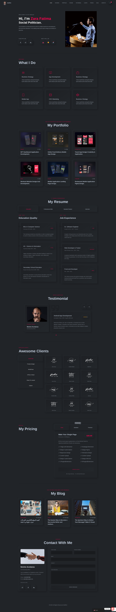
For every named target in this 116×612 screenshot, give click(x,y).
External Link (78, 149)
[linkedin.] (31, 42)
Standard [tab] (76, 427)
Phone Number (77, 549)
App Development (54, 77)
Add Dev (89, 366)
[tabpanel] (58, 319)
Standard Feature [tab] (68, 209)
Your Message (54, 569)
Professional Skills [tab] (48, 209)
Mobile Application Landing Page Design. (57, 182)
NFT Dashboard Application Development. (30, 153)
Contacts (104, 2)
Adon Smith (71, 381)
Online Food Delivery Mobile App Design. (57, 153)
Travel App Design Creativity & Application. (85, 153)
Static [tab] (62, 427)
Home (51, 2)
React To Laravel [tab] (31, 380)
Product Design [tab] (31, 364)
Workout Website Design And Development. (30, 182)
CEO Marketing (54, 99)
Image (22, 178)
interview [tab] (87, 209)
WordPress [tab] (31, 369)
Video (49, 149)
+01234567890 (27, 577)
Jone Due (54, 381)
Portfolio (64, 2)
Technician (77, 517)
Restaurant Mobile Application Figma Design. (85, 182)
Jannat (89, 395)
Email (52, 556)
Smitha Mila (53, 395)
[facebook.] (20, 42)
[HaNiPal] (7, 3)
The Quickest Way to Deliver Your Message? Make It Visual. (85, 521)
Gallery (22, 149)
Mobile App (25, 99)
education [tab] (28, 209)
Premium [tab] (90, 427)
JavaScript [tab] (30, 358)
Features (57, 2)
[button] (67, 29)
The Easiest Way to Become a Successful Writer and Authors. (57, 522)
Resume (71, 2)
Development (23, 517)
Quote (49, 517)
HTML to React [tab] (30, 374)
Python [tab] (31, 385)
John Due (54, 366)
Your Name (53, 549)
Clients (85, 2)
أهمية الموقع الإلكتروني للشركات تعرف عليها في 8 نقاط (30, 521)
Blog (97, 2)
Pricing (92, 2)
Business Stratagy (27, 77)
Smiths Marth (71, 366)
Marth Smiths (71, 410)
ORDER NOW (75, 469)
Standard (77, 178)
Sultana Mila (71, 395)
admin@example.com (28, 579)
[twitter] (25, 42)
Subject (53, 563)
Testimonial (78, 2)
